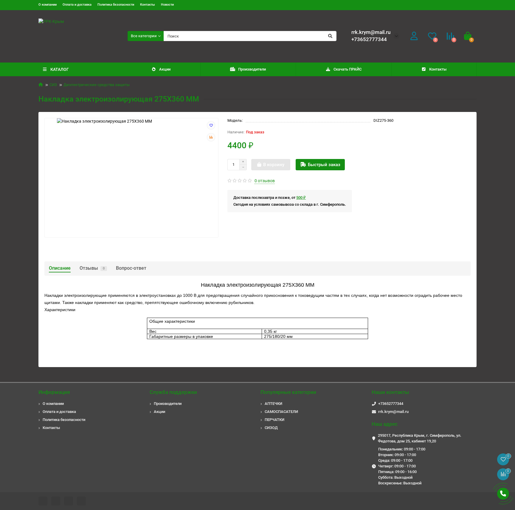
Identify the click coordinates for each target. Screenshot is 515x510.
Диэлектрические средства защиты (96, 84)
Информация (54, 392)
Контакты (147, 5)
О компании (47, 5)
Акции (164, 69)
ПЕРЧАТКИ (274, 419)
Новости (167, 5)
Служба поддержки (173, 392)
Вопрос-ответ (131, 268)
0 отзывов (265, 180)
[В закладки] (211, 125)
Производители (252, 69)
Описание (60, 268)
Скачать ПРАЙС (347, 69)
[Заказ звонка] (503, 494)
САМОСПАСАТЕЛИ (281, 411)
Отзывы (92, 268)
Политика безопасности (115, 5)
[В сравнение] (211, 137)
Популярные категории (288, 392)
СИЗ (53, 84)
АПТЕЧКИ (273, 403)
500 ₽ (301, 197)
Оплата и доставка (77, 5)
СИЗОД (271, 427)
